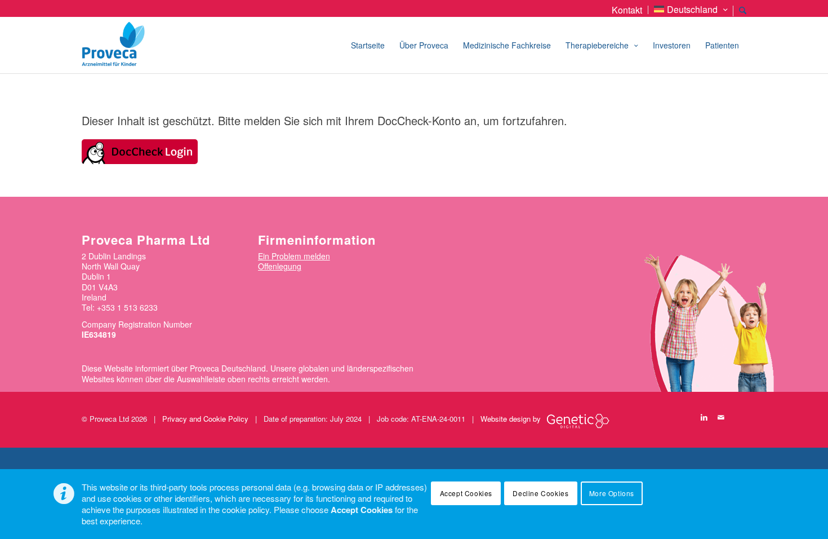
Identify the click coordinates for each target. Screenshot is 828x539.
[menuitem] (627, 10)
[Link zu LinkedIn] (704, 417)
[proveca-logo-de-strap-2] (143, 45)
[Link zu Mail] (721, 417)
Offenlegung (279, 266)
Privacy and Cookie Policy (205, 418)
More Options (611, 493)
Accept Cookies (466, 493)
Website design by (510, 418)
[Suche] (742, 12)
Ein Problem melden (294, 256)
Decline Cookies (540, 493)
